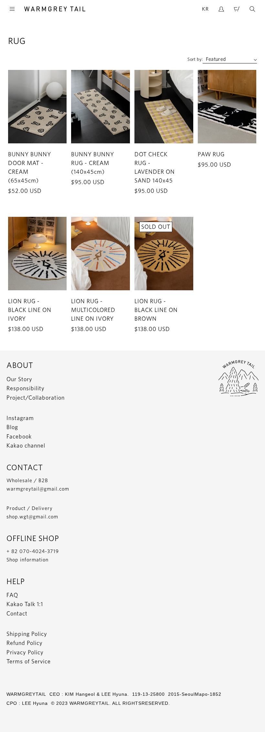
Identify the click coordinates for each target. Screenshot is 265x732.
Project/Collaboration (35, 397)
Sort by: (195, 59)
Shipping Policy (26, 633)
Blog (12, 427)
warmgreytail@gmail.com (37, 489)
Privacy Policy (25, 652)
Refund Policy (24, 642)
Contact (16, 613)
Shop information (27, 560)
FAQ (12, 595)
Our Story (19, 379)
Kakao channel (25, 445)
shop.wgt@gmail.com (32, 517)
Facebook (19, 436)
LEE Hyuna (35, 703)
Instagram (20, 418)
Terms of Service (28, 661)
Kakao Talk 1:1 (24, 604)
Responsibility (25, 388)
